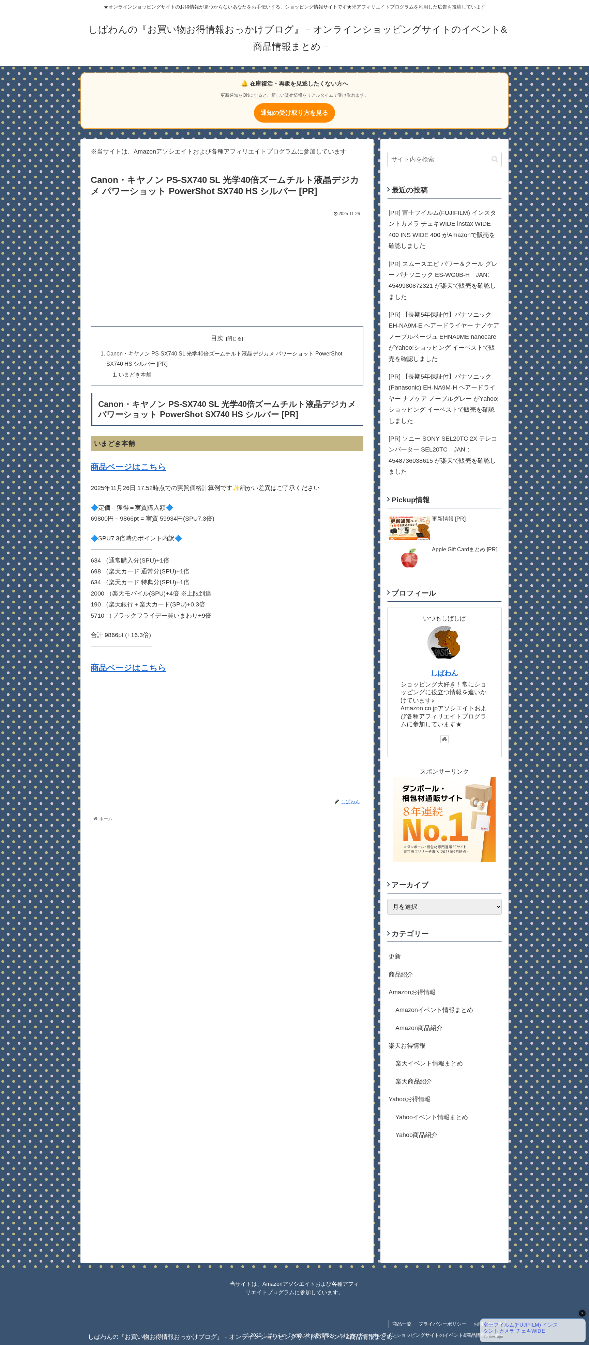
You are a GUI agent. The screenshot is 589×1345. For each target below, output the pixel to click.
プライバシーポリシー (442, 1324)
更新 (395, 956)
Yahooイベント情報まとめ (431, 1116)
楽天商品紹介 (413, 1081)
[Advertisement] (227, 270)
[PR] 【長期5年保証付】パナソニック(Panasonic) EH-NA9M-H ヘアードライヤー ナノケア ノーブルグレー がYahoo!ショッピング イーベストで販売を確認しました (444, 398)
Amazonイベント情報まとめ (434, 1010)
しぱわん (444, 673)
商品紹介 (401, 974)
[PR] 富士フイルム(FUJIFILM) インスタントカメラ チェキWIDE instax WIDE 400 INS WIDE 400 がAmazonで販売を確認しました (442, 229)
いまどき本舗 (135, 374)
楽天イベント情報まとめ (429, 1063)
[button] (495, 159)
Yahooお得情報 (410, 1099)
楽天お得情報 (407, 1045)
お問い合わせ (487, 1324)
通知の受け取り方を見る (294, 112)
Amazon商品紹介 (418, 1028)
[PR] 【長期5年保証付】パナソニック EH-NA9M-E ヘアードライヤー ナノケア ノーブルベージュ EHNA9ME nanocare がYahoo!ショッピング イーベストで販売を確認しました (444, 336)
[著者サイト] (444, 739)
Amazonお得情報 (412, 992)
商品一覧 (401, 1324)
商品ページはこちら (128, 466)
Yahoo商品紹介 (416, 1135)
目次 (217, 338)
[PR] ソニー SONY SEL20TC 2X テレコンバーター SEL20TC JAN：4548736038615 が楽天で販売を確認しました (443, 455)
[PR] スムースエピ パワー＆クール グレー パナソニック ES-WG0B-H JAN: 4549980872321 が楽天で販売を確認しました (443, 280)
